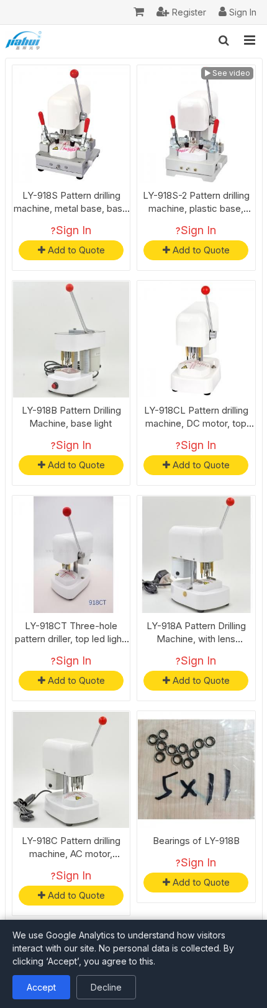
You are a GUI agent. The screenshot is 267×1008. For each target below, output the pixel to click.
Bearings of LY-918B (196, 841)
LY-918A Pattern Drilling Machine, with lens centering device (196, 639)
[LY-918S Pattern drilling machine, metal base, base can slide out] (71, 124)
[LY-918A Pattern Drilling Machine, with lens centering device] (196, 554)
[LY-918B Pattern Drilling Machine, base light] (71, 339)
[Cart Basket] (138, 12)
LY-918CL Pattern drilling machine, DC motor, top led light (196, 423)
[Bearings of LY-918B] (196, 770)
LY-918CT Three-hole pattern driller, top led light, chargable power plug (71, 639)
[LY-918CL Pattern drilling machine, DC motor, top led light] (196, 339)
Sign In (73, 230)
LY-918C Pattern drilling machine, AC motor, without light (71, 854)
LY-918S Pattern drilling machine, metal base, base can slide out (71, 208)
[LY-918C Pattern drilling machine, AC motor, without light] (71, 770)
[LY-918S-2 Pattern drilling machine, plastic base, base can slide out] (196, 124)
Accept (41, 987)
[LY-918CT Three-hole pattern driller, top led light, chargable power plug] (71, 554)
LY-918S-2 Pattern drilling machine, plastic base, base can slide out (196, 208)
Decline (106, 987)
